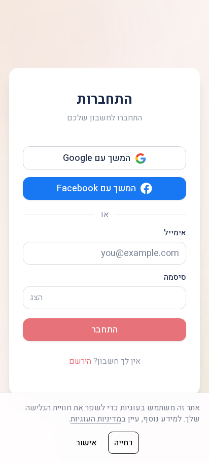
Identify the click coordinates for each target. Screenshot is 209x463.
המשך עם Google (96, 158)
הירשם (80, 361)
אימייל (175, 233)
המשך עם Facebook (96, 188)
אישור (86, 443)
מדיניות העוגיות (96, 419)
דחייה (123, 443)
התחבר (104, 329)
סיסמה (175, 278)
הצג (36, 297)
